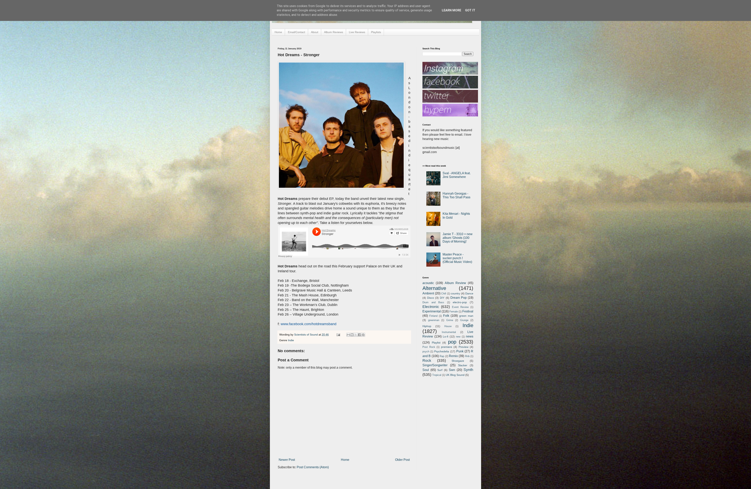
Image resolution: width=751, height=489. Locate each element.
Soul (425, 370)
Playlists (376, 32)
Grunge (464, 320)
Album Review (455, 283)
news (469, 336)
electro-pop (460, 302)
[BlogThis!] (352, 335)
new (458, 336)
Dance (469, 293)
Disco (430, 297)
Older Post (402, 459)
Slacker (462, 365)
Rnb (467, 356)
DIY (442, 297)
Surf (439, 370)
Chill (443, 293)
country (455, 293)
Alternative (434, 288)
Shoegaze (458, 360)
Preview (463, 346)
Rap (442, 356)
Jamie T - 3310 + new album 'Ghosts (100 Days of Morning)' (458, 237)
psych (425, 351)
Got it (470, 10)
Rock (426, 360)
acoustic (428, 283)
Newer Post (287, 459)
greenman (433, 320)
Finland (433, 315)
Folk (446, 315)
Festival (467, 311)
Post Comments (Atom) (313, 467)
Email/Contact (296, 32)
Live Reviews (357, 32)
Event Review (460, 307)
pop (452, 342)
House (448, 326)
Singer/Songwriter (434, 365)
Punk (460, 351)
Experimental (431, 311)
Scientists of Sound (306, 334)
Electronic (430, 307)
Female (453, 311)
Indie (291, 340)
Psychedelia (441, 351)
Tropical (436, 375)
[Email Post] (338, 334)
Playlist (436, 342)
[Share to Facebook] (359, 335)
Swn (452, 370)
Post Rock (428, 347)
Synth (468, 370)
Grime (449, 320)
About (314, 32)
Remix (453, 356)
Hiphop (426, 326)
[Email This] (348, 335)
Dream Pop (458, 297)
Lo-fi (445, 336)
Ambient (428, 293)
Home (278, 32)
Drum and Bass (433, 302)
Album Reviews (333, 32)
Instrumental (449, 332)
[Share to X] (356, 335)
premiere (446, 346)
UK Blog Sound (455, 374)
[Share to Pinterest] (363, 335)
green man (466, 315)
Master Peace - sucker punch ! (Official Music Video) (457, 258)
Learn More (451, 10)
